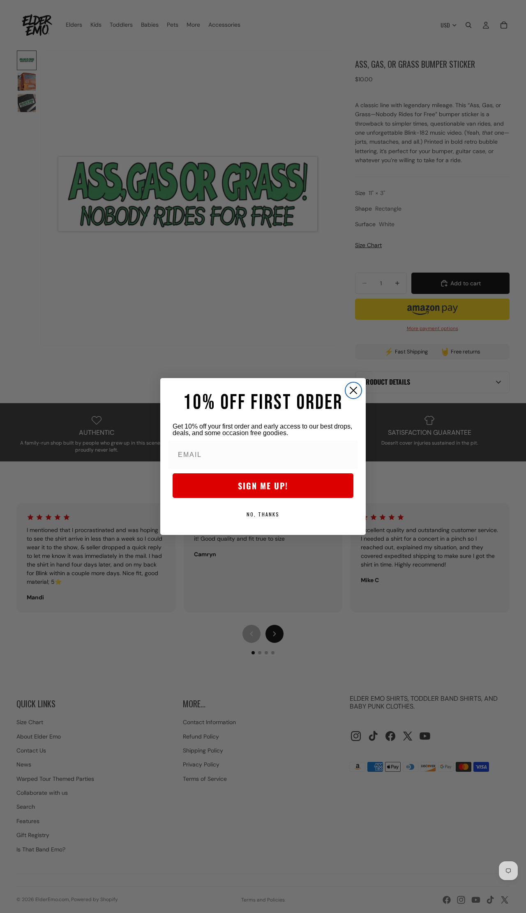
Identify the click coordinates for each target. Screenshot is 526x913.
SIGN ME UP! (263, 485)
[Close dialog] (353, 390)
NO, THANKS (263, 514)
